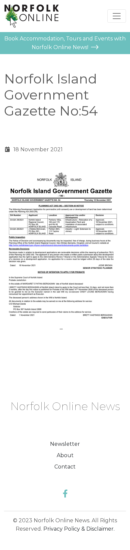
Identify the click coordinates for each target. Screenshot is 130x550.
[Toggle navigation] (116, 16)
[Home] (31, 16)
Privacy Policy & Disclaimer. (79, 529)
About (65, 455)
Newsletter (65, 444)
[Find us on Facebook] (65, 494)
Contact (65, 467)
